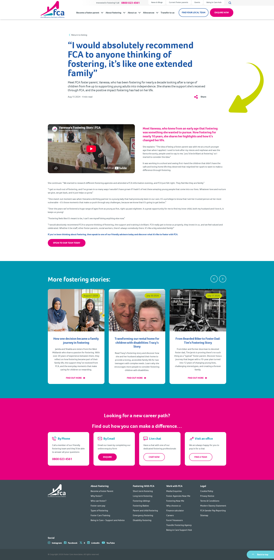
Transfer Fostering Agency (179, 525)
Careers (170, 515)
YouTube (110, 542)
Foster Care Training (100, 515)
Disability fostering (142, 520)
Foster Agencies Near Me (178, 495)
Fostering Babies (141, 505)
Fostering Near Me (175, 500)
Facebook (72, 542)
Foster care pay (98, 505)
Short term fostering (143, 491)
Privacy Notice (207, 495)
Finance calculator (175, 510)
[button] (214, 278)
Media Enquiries (174, 491)
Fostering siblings (141, 500)
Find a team (200, 456)
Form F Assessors (174, 520)
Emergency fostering (143, 515)
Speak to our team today (66, 242)
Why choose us (173, 505)
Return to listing (79, 35)
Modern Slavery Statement (213, 505)
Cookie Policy (206, 491)
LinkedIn (95, 542)
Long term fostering (142, 495)
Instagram (57, 542)
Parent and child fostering (145, 510)
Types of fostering (99, 510)
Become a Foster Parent (102, 491)
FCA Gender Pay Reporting (213, 510)
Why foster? (96, 495)
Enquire (107, 456)
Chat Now (154, 456)
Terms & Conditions (209, 500)
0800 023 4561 (130, 2)
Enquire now (221, 12)
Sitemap (204, 515)
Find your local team (193, 12)
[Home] (57, 508)
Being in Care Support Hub (179, 529)
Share (203, 96)
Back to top (262, 554)
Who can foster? (98, 500)
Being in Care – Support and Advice (108, 520)
